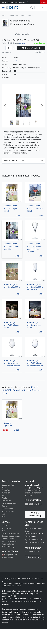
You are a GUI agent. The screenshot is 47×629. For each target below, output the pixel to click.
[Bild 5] (35, 123)
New (3, 516)
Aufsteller (6, 493)
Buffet (4, 487)
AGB (3, 531)
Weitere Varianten (22, 34)
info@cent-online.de (35, 542)
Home (4, 15)
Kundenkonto (33, 551)
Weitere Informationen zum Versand (33, 493)
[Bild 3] (23, 123)
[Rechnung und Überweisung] (40, 504)
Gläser (23, 15)
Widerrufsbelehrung (10, 533)
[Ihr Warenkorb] (42, 7)
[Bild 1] (11, 123)
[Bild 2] (17, 123)
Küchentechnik (8, 511)
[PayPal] (27, 504)
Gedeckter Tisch (13, 15)
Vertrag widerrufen (33, 557)
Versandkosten (15, 586)
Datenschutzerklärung (11, 536)
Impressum (6, 528)
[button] (32, 7)
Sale (3, 514)
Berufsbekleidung (9, 503)
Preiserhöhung (8, 546)
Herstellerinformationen (14, 160)
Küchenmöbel (7, 508)
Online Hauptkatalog (35, 514)
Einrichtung (6, 500)
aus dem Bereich (22, 390)
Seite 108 (19, 61)
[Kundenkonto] (37, 7)
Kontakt (5, 525)
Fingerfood (6, 490)
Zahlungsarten (8, 538)
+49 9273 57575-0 (34, 540)
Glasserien (30, 15)
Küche (4, 506)
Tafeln (4, 498)
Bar (3, 495)
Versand (22, 43)
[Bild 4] (29, 123)
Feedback (6, 622)
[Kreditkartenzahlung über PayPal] (31, 504)
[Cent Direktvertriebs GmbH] (12, 7)
